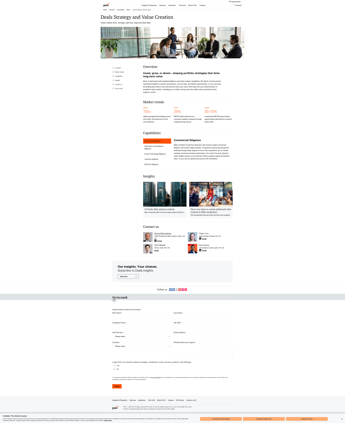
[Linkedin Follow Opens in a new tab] (155, 240)
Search (239, 5)
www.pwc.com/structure (157, 409)
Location (116, 342)
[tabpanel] (203, 149)
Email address (180, 332)
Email (159, 241)
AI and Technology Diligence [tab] (155, 154)
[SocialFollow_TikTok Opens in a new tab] (185, 290)
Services (112, 9)
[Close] (342, 419)
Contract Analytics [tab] (151, 159)
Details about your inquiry (185, 342)
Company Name (119, 322)
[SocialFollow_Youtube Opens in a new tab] (179, 290)
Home (105, 9)
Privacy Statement (155, 377)
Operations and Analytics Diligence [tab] (153, 147)
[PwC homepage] (106, 4)
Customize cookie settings (221, 419)
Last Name (178, 313)
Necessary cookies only (264, 419)
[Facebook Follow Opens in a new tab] (173, 290)
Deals (128, 9)
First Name (117, 313)
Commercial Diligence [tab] (152, 141)
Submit (116, 386)
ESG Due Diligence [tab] (151, 164)
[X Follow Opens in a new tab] (176, 290)
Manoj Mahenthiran (162, 233)
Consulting (120, 9)
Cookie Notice (108, 420)
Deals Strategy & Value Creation (142, 9)
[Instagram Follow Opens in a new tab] (182, 290)
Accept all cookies (307, 419)
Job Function (118, 332)
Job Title (178, 322)
